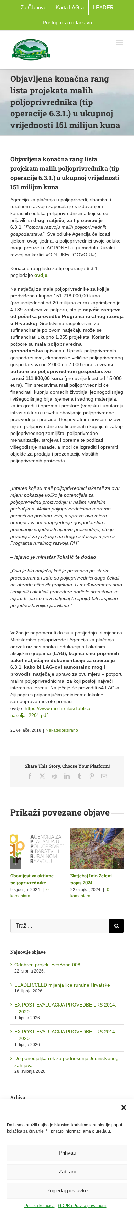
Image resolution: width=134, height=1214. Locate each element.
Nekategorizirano (62, 730)
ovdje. (41, 275)
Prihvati (67, 1153)
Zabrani (67, 1171)
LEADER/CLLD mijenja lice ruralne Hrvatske (62, 985)
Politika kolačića (39, 1205)
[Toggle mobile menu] (120, 42)
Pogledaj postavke (67, 1190)
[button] (123, 1107)
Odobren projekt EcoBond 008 (47, 964)
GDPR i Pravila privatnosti (82, 1205)
